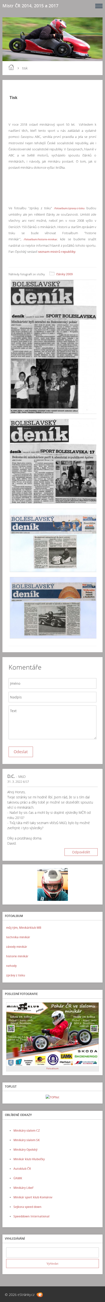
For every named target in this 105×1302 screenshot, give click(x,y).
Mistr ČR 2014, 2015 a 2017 (30, 6)
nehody (11, 966)
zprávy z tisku (15, 975)
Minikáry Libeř (23, 1188)
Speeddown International (31, 1216)
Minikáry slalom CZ (26, 1130)
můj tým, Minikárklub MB (23, 928)
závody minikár (16, 947)
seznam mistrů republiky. (57, 251)
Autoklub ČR (22, 1169)
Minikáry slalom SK (26, 1140)
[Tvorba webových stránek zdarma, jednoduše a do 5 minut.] (40, 1294)
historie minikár (17, 956)
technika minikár (18, 937)
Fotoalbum (52, 1068)
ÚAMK (17, 1178)
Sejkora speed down (27, 1207)
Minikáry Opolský (25, 1150)
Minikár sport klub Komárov (32, 1197)
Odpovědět (81, 852)
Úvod (11, 67)
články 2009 (64, 274)
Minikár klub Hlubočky (29, 1159)
